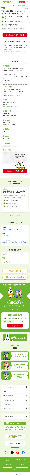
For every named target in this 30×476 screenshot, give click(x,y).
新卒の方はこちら (15, 447)
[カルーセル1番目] (10, 215)
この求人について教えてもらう (15, 171)
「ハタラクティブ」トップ (6, 5)
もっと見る (14, 53)
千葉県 (9, 229)
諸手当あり (24, 242)
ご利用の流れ (5, 391)
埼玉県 (4, 229)
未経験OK (5, 242)
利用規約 (22, 464)
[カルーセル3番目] (17, 309)
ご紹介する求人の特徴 (7, 395)
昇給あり (17, 242)
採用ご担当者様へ (7, 467)
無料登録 (22, 2)
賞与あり (11, 242)
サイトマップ (15, 469)
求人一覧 (14, 5)
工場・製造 (5, 235)
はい (9, 321)
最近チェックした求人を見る (15, 277)
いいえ (21, 321)
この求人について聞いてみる (15, 35)
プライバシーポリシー (8, 464)
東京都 (14, 229)
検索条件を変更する (15, 271)
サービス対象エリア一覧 (8, 400)
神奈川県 (19, 229)
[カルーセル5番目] (19, 215)
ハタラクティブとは (7, 387)
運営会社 (8, 461)
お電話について (6, 408)
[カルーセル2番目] (12, 215)
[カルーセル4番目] (17, 215)
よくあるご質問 (6, 404)
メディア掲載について (22, 467)
